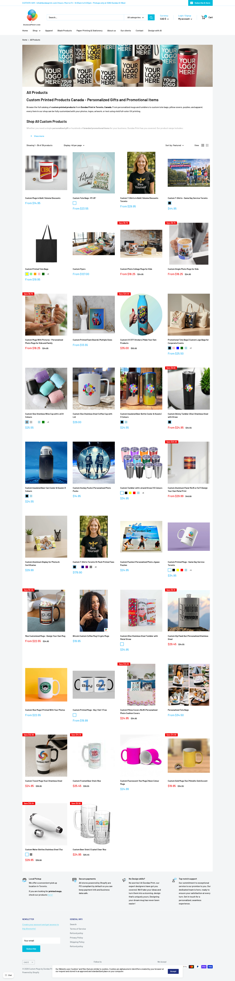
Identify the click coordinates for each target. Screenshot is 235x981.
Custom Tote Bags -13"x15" (84, 198)
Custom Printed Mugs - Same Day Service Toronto (186, 563)
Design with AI (155, 30)
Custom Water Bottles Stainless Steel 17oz (44, 849)
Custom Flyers (79, 269)
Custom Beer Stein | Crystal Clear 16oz (89, 849)
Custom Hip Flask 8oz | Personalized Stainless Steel (188, 637)
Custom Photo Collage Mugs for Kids (136, 269)
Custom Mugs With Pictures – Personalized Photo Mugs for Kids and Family (44, 341)
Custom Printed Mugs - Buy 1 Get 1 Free (90, 710)
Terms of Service (78, 928)
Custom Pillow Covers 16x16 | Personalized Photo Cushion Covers (138, 711)
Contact (139, 30)
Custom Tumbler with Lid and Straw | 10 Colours (141, 488)
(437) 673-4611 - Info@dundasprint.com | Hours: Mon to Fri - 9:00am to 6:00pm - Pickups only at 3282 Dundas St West (74, 3)
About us (111, 30)
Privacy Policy (76, 937)
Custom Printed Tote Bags (36, 269)
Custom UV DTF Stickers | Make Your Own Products (138, 341)
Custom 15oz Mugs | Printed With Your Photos (45, 710)
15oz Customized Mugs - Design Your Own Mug (45, 636)
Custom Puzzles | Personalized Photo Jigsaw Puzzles (140, 563)
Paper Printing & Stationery (90, 30)
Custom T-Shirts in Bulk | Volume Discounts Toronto (139, 199)
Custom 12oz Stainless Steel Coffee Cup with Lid (92, 415)
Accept (173, 971)
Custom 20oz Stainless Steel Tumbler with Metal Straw (139, 637)
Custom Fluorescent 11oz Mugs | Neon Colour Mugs (139, 782)
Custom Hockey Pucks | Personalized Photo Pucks (92, 489)
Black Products (65, 30)
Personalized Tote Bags (178, 710)
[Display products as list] (207, 145)
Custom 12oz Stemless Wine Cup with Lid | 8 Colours (44, 415)
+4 (191, 570)
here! (50, 894)
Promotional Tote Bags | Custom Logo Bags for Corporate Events (188, 341)
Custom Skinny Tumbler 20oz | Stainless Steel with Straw (188, 415)
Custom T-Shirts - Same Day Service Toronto (188, 198)
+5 (143, 493)
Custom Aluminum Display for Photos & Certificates (42, 563)
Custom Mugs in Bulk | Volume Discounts (42, 198)
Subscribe (31, 948)
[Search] (151, 17)
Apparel (49, 30)
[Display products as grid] (203, 145)
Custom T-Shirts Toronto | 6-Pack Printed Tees (93, 562)
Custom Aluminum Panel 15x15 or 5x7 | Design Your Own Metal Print (188, 489)
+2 (48, 274)
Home (25, 30)
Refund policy (76, 933)
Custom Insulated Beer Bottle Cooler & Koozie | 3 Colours (141, 415)
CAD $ (26, 962)
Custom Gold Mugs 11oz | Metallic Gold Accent (188, 781)
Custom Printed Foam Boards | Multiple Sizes (92, 340)
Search (73, 924)
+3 (48, 422)
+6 (95, 567)
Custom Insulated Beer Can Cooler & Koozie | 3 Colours (45, 489)
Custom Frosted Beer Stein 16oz (87, 781)
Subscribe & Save (202, 3)
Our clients (126, 30)
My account (184, 18)
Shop (35, 30)
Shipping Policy (77, 942)
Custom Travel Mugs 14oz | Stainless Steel (43, 781)
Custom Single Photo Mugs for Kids (183, 269)
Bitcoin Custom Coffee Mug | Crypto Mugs (91, 636)
